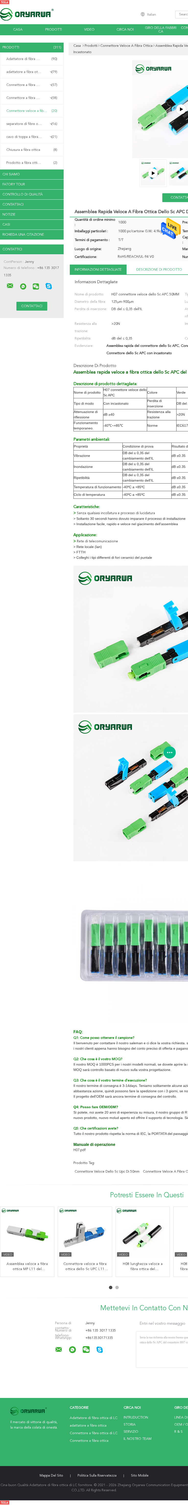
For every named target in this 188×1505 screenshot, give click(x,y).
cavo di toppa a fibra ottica (31, 137)
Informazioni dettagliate (98, 269)
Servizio (131, 1431)
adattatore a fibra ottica (31, 72)
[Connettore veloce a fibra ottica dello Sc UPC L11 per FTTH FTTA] (85, 1234)
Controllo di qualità (22, 194)
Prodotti (53, 29)
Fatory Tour (13, 184)
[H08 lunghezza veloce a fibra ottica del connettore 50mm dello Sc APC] (143, 1234)
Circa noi (125, 29)
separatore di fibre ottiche (31, 124)
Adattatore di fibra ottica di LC (31, 59)
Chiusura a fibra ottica (31, 150)
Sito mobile (140, 1475)
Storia (130, 1424)
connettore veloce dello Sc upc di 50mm (107, 1171)
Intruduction (136, 1417)
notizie (8, 214)
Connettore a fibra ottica (31, 98)
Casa (18, 29)
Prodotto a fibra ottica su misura (31, 163)
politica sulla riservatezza (97, 1475)
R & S (178, 1431)
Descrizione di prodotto (159, 269)
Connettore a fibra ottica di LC (31, 85)
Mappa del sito (51, 1475)
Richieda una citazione (23, 234)
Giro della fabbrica (160, 29)
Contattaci (13, 204)
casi (6, 224)
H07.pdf (79, 1150)
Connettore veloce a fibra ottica (31, 111)
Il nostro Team (138, 1439)
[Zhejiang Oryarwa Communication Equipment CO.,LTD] (10, 286)
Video (89, 29)
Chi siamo (11, 174)
